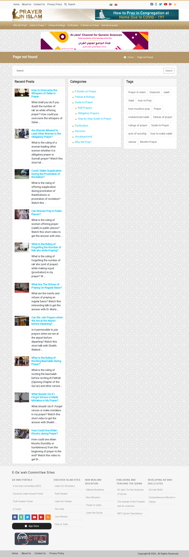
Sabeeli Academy (95, 489)
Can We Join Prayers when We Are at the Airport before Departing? (47, 320)
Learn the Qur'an (94, 512)
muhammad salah (138, 117)
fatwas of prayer (162, 117)
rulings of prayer (137, 125)
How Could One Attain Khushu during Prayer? (44, 432)
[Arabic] (110, 5)
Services (80, 131)
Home (16, 4)
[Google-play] (171, 4)
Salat (131, 100)
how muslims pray (139, 108)
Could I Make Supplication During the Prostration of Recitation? (46, 174)
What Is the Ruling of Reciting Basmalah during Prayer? (46, 361)
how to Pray (145, 100)
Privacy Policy (54, 4)
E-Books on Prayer (90, 25)
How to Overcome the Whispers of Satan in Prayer (44, 93)
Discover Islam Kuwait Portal (28, 493)
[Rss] (175, 4)
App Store (33, 526)
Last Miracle (61, 516)
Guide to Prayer (37, 25)
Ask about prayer (109, 25)
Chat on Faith (61, 524)
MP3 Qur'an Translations (129, 513)
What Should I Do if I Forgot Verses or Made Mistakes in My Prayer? (44, 397)
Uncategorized (83, 136)
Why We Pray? (20, 25)
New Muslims (93, 497)
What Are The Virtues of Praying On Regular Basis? (46, 286)
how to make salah (161, 133)
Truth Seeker (61, 493)
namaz (132, 141)
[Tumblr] (156, 4)
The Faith (59, 509)
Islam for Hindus (63, 501)
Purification (73, 25)
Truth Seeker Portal (23, 501)
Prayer (157, 108)
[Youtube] (166, 4)
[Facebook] (152, 4)
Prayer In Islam (137, 92)
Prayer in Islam (93, 505)
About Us (26, 4)
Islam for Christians (65, 486)
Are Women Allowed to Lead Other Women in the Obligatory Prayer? (46, 133)
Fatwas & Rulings (57, 25)
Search (71, 4)
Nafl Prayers (85, 107)
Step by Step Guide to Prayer (94, 118)
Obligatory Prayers (88, 113)
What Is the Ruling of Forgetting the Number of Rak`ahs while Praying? (46, 247)
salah (166, 92)
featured (155, 92)
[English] (115, 5)
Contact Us (39, 4)
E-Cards (17, 509)
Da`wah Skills (156, 489)
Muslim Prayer (148, 141)
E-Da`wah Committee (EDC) (27, 486)
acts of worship (137, 133)
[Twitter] (161, 4)
